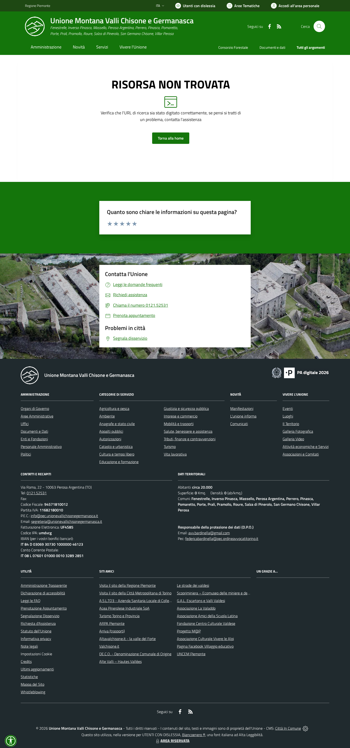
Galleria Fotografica (298, 431)
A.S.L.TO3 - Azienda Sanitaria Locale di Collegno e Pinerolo (145, 600)
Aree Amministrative (37, 416)
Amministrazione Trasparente (44, 585)
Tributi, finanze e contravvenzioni (189, 439)
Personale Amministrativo (41, 446)
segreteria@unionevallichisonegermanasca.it (66, 521)
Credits (26, 661)
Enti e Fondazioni (34, 439)
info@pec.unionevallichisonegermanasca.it (64, 516)
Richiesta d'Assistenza (38, 623)
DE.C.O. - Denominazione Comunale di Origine (135, 654)
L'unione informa (243, 416)
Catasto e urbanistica (116, 446)
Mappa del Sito (32, 684)
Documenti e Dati (34, 431)
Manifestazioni (241, 408)
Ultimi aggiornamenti (37, 669)
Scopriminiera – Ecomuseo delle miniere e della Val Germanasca (227, 593)
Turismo (170, 446)
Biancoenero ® (193, 735)
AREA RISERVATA (175, 740)
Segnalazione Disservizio (40, 616)
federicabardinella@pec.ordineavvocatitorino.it (221, 538)
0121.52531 (37, 493)
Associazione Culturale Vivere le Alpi (205, 638)
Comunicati (239, 424)
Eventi (288, 408)
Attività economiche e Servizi (306, 446)
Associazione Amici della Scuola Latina (207, 616)
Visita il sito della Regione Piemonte (127, 585)
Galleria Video (293, 439)
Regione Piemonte (37, 5)
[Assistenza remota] (305, 728)
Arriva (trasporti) (112, 631)
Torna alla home (171, 138)
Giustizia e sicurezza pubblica (186, 408)
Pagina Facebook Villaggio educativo (205, 646)
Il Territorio (291, 424)
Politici (26, 454)
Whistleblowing (33, 692)
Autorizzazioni (110, 439)
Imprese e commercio (180, 416)
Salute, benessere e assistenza (188, 431)
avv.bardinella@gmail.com (209, 533)
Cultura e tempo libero (116, 454)
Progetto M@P (189, 631)
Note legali (29, 646)
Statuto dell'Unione (36, 631)
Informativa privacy (36, 638)
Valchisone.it (109, 646)
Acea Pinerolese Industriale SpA (124, 608)
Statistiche (29, 677)
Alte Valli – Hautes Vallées (120, 661)
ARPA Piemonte (112, 623)
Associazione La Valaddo (196, 608)
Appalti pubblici (111, 431)
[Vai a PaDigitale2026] (300, 372)
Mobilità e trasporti (179, 424)
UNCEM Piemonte (191, 654)
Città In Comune (288, 728)
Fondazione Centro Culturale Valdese (206, 623)
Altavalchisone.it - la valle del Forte (127, 638)
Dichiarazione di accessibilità (43, 593)
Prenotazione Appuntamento (44, 608)
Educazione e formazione (119, 462)
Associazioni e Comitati (301, 454)
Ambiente (107, 416)
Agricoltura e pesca (114, 408)
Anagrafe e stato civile (117, 424)
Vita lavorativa (175, 454)
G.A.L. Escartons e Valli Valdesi (201, 600)
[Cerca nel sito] (319, 26)
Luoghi (288, 416)
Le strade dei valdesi (193, 585)
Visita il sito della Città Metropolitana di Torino (135, 593)
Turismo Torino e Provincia (119, 616)
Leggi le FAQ (30, 600)
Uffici (25, 424)
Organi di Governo (35, 408)
